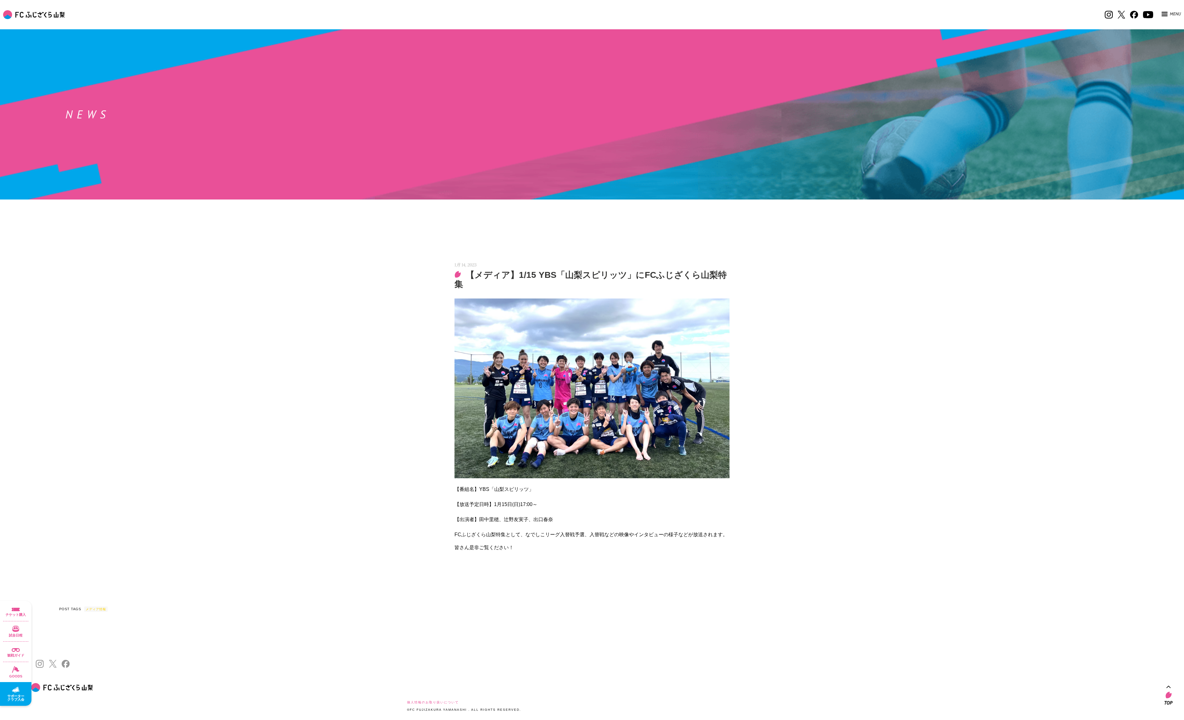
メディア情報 (96, 609)
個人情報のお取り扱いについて (433, 702)
